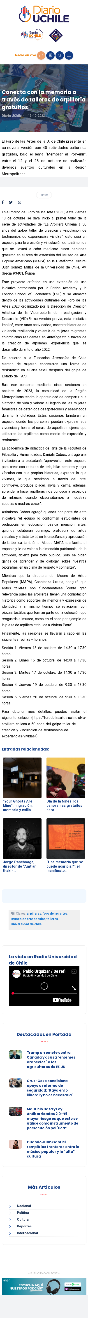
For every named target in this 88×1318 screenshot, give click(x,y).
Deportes (24, 1226)
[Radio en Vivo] (41, 55)
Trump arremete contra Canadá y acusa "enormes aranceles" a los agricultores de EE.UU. (51, 1059)
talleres (52, 919)
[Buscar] (60, 55)
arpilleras (34, 913)
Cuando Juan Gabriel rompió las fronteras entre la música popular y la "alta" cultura (53, 1149)
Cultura (44, 195)
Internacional (27, 1233)
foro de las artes (55, 913)
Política (23, 1213)
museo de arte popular (28, 919)
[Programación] (50, 55)
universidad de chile (26, 924)
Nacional (24, 1206)
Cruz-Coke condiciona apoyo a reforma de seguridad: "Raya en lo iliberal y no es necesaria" (50, 1087)
